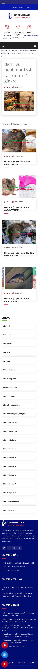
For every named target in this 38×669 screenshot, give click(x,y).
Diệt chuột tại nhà (10, 422)
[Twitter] (4, 548)
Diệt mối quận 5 (9, 475)
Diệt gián (6, 352)
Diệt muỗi (7, 335)
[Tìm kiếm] (4, 46)
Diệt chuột (7, 344)
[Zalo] (4, 655)
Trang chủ (6, 50)
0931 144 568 (7, 38)
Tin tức (14, 50)
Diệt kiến (6, 361)
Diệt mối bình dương (11, 501)
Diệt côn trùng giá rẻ (11, 405)
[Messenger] (4, 645)
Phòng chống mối (10, 387)
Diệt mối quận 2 (9, 458)
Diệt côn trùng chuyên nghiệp (15, 414)
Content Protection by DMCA (19, 665)
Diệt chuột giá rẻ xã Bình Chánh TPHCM (17, 208)
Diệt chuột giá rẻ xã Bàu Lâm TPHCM (16, 300)
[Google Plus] (14, 548)
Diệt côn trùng (9, 396)
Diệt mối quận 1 (9, 449)
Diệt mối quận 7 (9, 484)
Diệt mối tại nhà (9, 379)
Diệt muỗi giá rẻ (9, 440)
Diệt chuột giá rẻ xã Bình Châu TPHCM (17, 163)
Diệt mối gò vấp (9, 493)
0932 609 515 (7, 35)
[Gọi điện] (4, 664)
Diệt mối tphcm (9, 510)
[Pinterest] (19, 548)
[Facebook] (9, 548)
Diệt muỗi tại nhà (10, 431)
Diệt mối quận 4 (9, 466)
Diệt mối (6, 326)
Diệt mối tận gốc (9, 370)
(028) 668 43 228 (18, 567)
